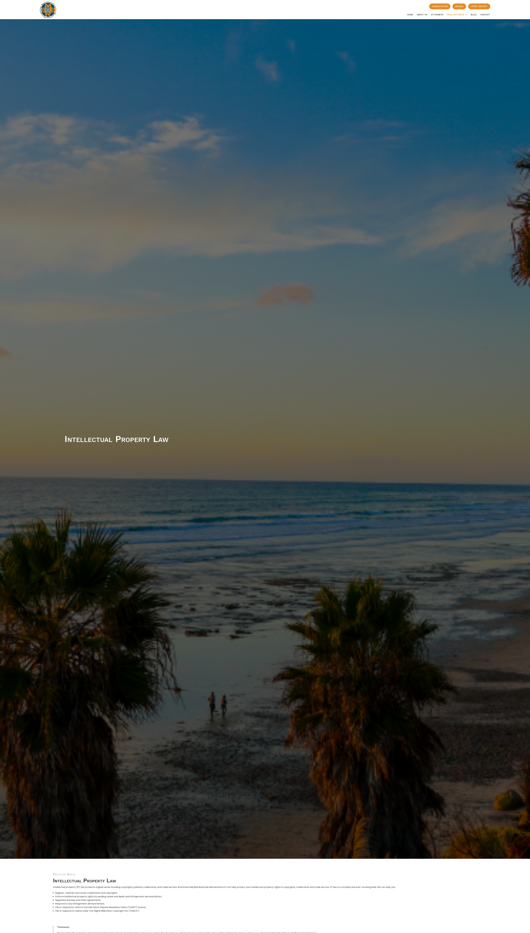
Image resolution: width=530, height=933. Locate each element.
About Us (422, 15)
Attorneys (437, 15)
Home (410, 15)
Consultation (440, 6)
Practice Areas (455, 15)
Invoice (459, 6)
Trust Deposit (479, 6)
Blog (473, 15)
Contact (485, 15)
